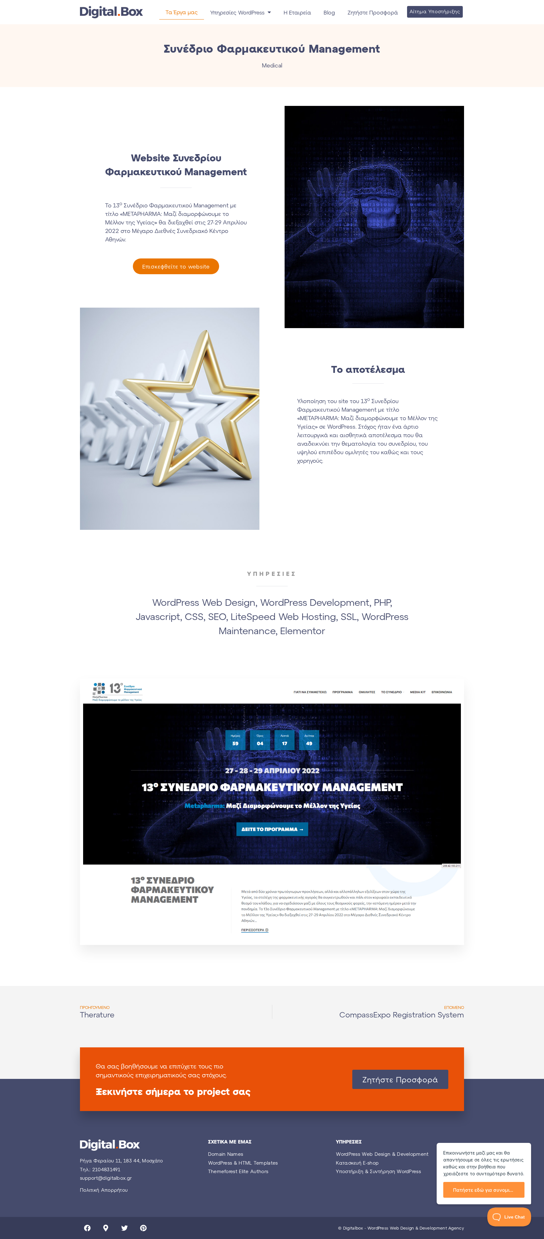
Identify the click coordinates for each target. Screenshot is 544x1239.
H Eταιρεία (297, 12)
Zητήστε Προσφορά (373, 12)
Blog (329, 12)
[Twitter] (124, 1228)
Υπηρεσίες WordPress (237, 12)
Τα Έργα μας (182, 12)
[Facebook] (87, 1228)
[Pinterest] (143, 1228)
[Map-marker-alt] (106, 1228)
